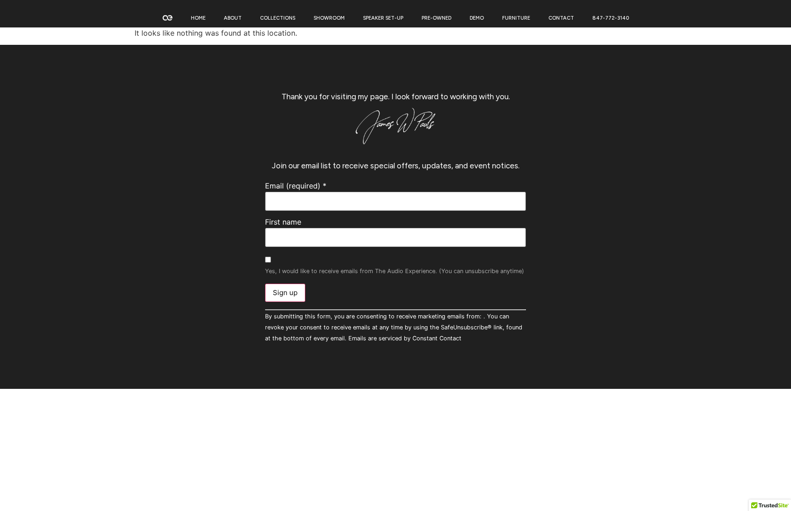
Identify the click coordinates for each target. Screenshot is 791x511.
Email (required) (295, 185)
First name (283, 222)
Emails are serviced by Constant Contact (404, 338)
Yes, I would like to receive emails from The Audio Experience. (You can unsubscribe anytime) (394, 271)
